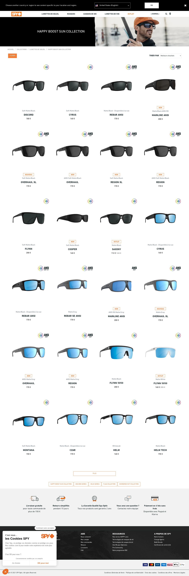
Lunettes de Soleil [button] (50, 14)
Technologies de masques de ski (123, 539)
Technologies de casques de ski (122, 542)
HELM (116, 450)
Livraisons (84, 548)
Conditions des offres (165, 573)
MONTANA (28, 450)
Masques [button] (71, 14)
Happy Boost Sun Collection (59, 49)
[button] (5, 572)
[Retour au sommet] (183, 569)
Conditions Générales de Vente (114, 573)
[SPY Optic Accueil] (16, 13)
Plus (94, 473)
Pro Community (117, 548)
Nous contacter (86, 537)
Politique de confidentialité (134, 573)
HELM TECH (160, 450)
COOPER (72, 249)
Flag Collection (109, 484)
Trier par (154, 56)
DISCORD (28, 115)
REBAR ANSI (116, 115)
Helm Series (95, 484)
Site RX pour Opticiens (119, 545)
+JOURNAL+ (155, 14)
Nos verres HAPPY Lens (120, 537)
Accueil (11, 49)
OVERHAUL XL (28, 182)
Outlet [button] (131, 14)
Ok (152, 5)
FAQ (82, 550)
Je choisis (16, 563)
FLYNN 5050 (116, 383)
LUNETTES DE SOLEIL (37, 49)
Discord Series (81, 484)
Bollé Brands (158, 542)
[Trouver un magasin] (170, 13)
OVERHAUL (72, 182)
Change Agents (159, 539)
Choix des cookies (151, 573)
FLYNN (28, 249)
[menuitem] (50, 14)
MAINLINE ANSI (160, 115)
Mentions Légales (179, 573)
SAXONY (116, 249)
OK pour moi (43, 563)
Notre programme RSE (119, 550)
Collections (22, 49)
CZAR (72, 450)
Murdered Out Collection (129, 484)
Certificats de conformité (162, 545)
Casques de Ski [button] (90, 14)
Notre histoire (158, 537)
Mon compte (85, 539)
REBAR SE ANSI (72, 316)
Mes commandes (86, 542)
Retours (83, 545)
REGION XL (116, 182)
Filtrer (12, 56)
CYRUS (72, 115)
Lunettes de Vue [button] (112, 14)
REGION (160, 182)
